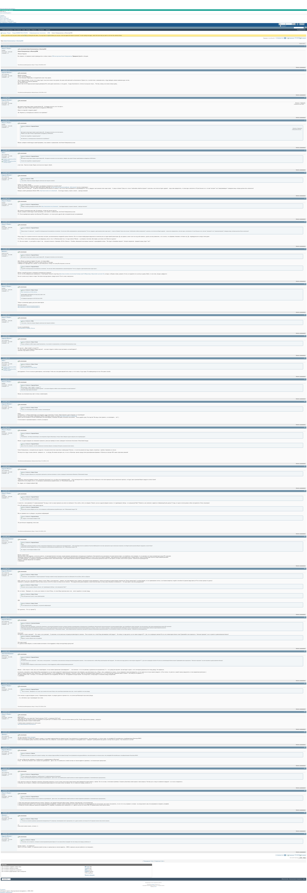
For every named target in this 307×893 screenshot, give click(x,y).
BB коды (87, 866)
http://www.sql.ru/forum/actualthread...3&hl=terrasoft (64, 187)
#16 (304, 427)
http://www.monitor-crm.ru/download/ (48, 190)
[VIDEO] (87, 871)
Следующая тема (159, 861)
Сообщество (33, 29)
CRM (48, 33)
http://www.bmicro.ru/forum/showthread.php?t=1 (29, 306)
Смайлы (87, 868)
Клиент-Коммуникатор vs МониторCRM (13, 41)
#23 (304, 683)
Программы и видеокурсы (7, 21)
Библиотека (3, 16)
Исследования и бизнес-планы (8, 22)
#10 (304, 283)
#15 (304, 401)
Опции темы (301, 43)
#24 (304, 711)
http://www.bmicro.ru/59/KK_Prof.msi (29, 292)
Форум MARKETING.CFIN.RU (20, 33)
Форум (3, 27)
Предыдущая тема (148, 861)
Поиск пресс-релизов (5, 19)
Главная (2, 15)
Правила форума (89, 875)
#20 (304, 568)
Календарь (28, 29)
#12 (304, 335)
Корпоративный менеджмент (295, 879)
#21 (304, 617)
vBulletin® (153, 884)
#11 (304, 314)
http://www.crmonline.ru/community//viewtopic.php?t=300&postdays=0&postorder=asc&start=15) (82, 273)
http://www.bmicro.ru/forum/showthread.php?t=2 (29, 307)
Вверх (304, 857)
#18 (304, 490)
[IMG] (86, 869)
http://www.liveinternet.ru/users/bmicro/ (27, 724)
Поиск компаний (4, 18)
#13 (304, 358)
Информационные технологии (38, 33)
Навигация (48, 29)
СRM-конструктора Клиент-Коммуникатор (62, 56)
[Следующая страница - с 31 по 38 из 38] (290, 38)
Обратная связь (285, 879)
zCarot (155, 886)
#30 (304, 833)
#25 (304, 731)
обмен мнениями (31, 737)
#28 (304, 790)
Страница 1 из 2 (280, 38)
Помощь (302, 24)
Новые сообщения (17, 29)
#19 (304, 536)
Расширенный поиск (301, 29)
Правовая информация (6, 892)
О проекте (2, 889)
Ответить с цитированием (300, 67)
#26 (304, 747)
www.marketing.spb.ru (5, 12)
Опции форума (41, 29)
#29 (304, 812)
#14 (304, 379)
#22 (304, 651)
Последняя (297, 37)
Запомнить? (283, 25)
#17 (304, 466)
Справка (23, 29)
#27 (304, 768)
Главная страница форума (7, 29)
